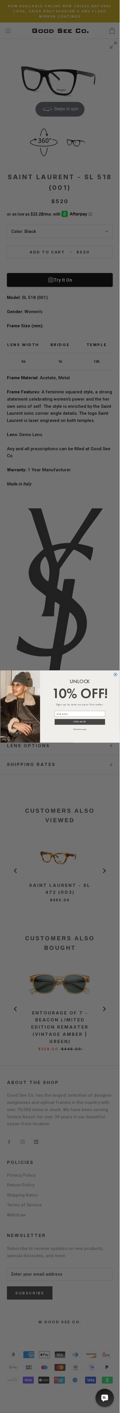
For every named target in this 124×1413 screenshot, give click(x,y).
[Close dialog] (115, 674)
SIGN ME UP (80, 722)
